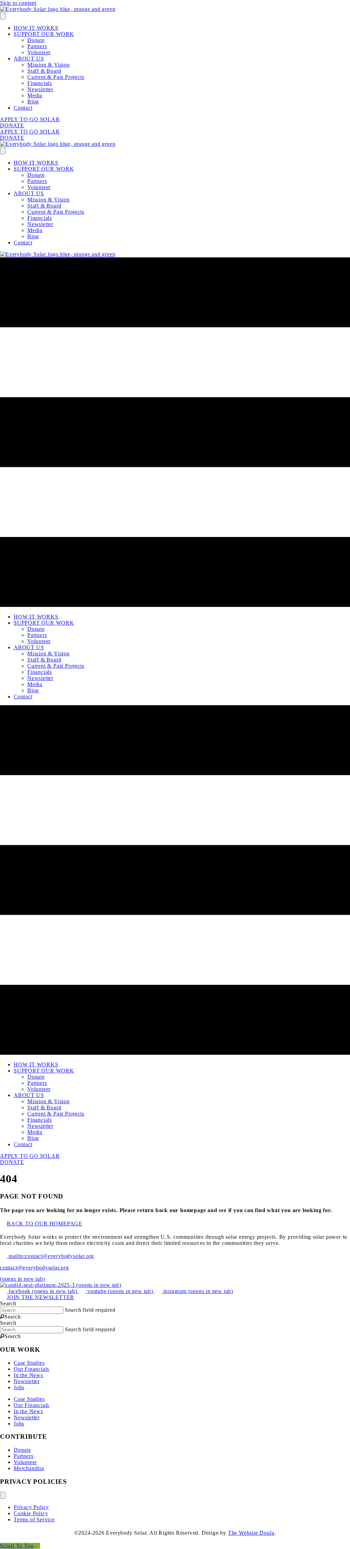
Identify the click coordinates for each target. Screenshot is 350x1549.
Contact (23, 108)
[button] (10, 1317)
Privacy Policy (31, 1507)
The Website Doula (251, 1533)
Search (8, 1303)
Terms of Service (34, 1519)
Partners (37, 46)
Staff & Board (44, 71)
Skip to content (18, 3)
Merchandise (29, 1468)
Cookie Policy (31, 1513)
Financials (39, 83)
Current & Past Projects (55, 77)
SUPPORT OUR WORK (44, 34)
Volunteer (39, 52)
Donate (36, 40)
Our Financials (31, 1369)
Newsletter (40, 89)
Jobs (19, 1387)
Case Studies (29, 1363)
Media (34, 95)
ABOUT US (29, 58)
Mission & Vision (48, 65)
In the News (28, 1375)
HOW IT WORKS (36, 28)
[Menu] (2, 15)
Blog (33, 101)
